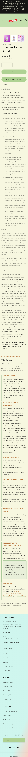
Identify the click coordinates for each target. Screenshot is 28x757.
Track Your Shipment (9, 724)
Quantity (3, 61)
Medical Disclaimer (9, 691)
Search (5, 654)
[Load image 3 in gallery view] (21, 38)
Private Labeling (8, 666)
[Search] (21, 20)
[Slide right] (26, 38)
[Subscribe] (23, 740)
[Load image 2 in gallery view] (14, 38)
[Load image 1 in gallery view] (7, 38)
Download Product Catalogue (12, 728)
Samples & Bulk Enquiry (14, 79)
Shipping (10, 58)
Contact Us (6, 670)
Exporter (6, 662)
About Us (6, 658)
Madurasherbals (15, 756)
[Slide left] (1, 38)
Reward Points (7, 715)
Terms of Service (8, 682)
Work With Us (7, 719)
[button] (2, 20)
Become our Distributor (10, 711)
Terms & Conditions (18, 342)
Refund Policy (6, 346)
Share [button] (5, 84)
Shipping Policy (17, 344)
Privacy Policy (6, 344)
